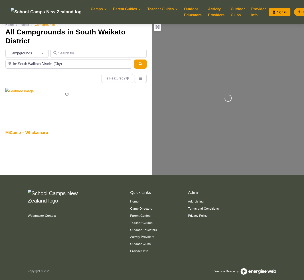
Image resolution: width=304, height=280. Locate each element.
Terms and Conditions (203, 208)
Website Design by (228, 271)
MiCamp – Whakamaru (26, 132)
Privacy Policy (197, 215)
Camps (97, 9)
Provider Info (258, 12)
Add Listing (196, 201)
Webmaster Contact (42, 215)
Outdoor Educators (193, 12)
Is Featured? (116, 78)
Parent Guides (125, 9)
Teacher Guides (160, 9)
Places (24, 24)
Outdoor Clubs (238, 12)
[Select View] (140, 78)
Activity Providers (216, 12)
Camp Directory (141, 208)
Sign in (282, 12)
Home (9, 24)
